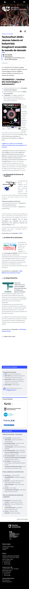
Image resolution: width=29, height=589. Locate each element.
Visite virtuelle (7, 564)
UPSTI (20, 233)
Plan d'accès (7, 562)
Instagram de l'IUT (11, 390)
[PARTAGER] (24, 31)
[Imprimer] (20, 31)
